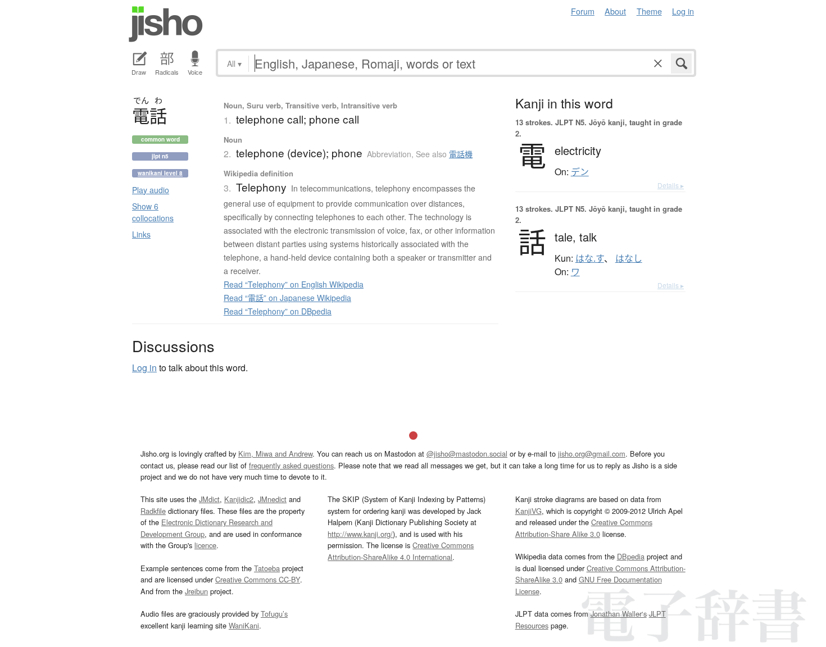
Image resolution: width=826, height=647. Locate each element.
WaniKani (244, 625)
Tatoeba (267, 568)
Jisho (166, 24)
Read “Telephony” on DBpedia (278, 311)
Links (141, 234)
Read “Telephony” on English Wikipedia (294, 284)
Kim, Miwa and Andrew (275, 453)
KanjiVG (528, 510)
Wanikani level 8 (160, 173)
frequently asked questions (291, 465)
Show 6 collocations (153, 212)
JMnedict (272, 499)
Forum (582, 11)
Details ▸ (670, 185)
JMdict (209, 499)
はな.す (589, 258)
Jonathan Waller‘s (619, 613)
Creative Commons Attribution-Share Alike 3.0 (583, 528)
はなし (628, 258)
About (615, 11)
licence (205, 545)
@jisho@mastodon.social (466, 453)
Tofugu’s (274, 613)
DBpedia (631, 556)
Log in (683, 11)
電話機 (461, 154)
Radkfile (153, 510)
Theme (649, 11)
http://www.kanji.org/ (360, 533)
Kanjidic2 (238, 499)
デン (580, 172)
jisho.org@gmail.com (591, 453)
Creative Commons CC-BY (257, 579)
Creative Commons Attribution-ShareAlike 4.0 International (401, 551)
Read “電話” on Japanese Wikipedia (287, 297)
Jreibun (196, 591)
